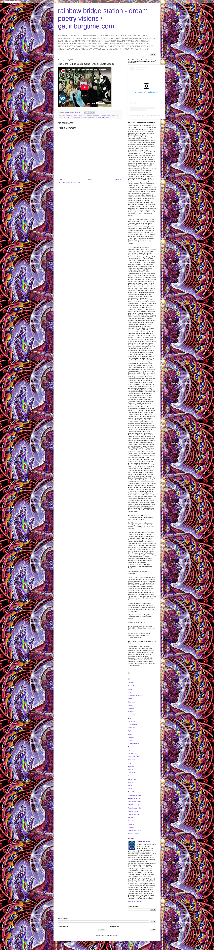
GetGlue (130, 699)
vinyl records (105, 117)
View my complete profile (135, 901)
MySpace (131, 731)
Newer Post (62, 179)
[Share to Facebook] (92, 112)
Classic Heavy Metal (71, 115)
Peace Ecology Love (134, 795)
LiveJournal (131, 727)
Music (60, 117)
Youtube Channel (133, 834)
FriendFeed (131, 721)
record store (80, 117)
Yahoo (130, 785)
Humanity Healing (133, 744)
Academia (131, 818)
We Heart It (131, 715)
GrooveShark (132, 772)
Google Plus (132, 686)
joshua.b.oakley (148, 115)
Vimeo (130, 789)
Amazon (130, 782)
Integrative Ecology (134, 805)
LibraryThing (132, 779)
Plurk (129, 747)
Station (90, 117)
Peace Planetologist (134, 792)
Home (90, 179)
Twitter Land (132, 821)
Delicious (131, 708)
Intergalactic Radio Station (93, 115)
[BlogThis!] (87, 112)
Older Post (118, 179)
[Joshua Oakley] (129, 679)
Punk (71, 117)
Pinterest (131, 824)
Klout (129, 763)
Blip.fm (130, 750)
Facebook (131, 683)
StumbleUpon (132, 753)
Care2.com (131, 737)
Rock (85, 117)
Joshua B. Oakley (144, 841)
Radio (74, 117)
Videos (99, 117)
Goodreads (131, 702)
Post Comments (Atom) (73, 182)
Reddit (130, 692)
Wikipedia (131, 766)
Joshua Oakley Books (134, 830)
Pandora (130, 776)
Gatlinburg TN (81, 115)
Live (111, 115)
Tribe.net (131, 769)
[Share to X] (89, 112)
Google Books (132, 724)
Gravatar (130, 740)
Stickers (94, 117)
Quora (130, 734)
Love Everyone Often (134, 801)
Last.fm (130, 705)
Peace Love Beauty (134, 798)
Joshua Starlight (133, 811)
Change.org (131, 760)
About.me (131, 711)
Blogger (130, 689)
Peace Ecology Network (135, 695)
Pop (68, 117)
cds (64, 115)
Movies (115, 115)
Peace (64, 117)
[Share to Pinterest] (94, 112)
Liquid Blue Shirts (105, 115)
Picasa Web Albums (134, 756)
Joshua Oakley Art (133, 814)
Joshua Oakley (135, 115)
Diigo (129, 718)
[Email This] (85, 112)
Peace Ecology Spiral (134, 808)
